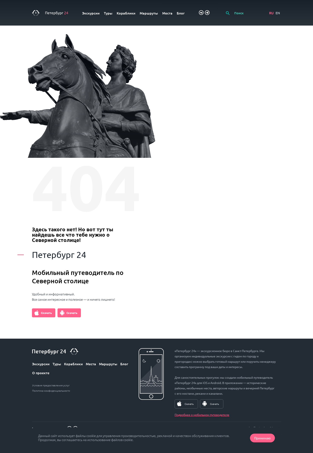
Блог (181, 13)
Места (167, 13)
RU (271, 12)
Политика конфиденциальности (51, 390)
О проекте (40, 372)
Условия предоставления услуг (51, 385)
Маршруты (149, 13)
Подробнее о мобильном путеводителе (202, 415)
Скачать (46, 313)
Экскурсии (91, 13)
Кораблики (126, 13)
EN (278, 12)
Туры (108, 13)
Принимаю (262, 438)
